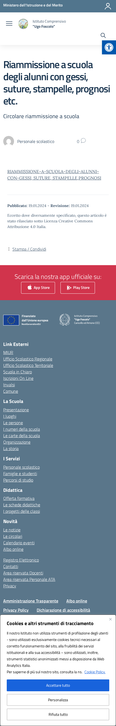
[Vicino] (110, 619)
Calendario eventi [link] (19, 542)
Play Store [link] (81, 287)
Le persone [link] (13, 422)
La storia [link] (11, 448)
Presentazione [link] (16, 409)
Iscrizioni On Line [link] (18, 378)
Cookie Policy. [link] (94, 672)
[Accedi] (108, 6)
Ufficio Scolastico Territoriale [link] (28, 365)
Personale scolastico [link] (21, 467)
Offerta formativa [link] (19, 498)
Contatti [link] (10, 566)
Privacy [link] (9, 586)
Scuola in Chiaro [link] (17, 372)
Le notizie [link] (12, 530)
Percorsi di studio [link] (18, 480)
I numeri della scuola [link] (21, 429)
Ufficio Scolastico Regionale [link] (27, 359)
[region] (58, 670)
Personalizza (58, 700)
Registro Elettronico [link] (21, 560)
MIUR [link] (8, 352)
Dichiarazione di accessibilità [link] (63, 610)
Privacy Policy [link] (16, 610)
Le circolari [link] (12, 536)
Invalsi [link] (9, 384)
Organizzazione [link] (16, 442)
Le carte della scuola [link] (21, 435)
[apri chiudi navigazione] (9, 24)
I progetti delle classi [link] (21, 511)
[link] (109, 47)
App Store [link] (41, 287)
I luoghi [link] (9, 416)
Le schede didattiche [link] (21, 504)
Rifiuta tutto (58, 714)
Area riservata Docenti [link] (23, 573)
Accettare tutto (58, 685)
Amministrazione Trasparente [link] (30, 601)
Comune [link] (10, 391)
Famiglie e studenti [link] (20, 473)
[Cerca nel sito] (103, 36)
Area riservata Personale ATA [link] (29, 579)
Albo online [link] (13, 549)
